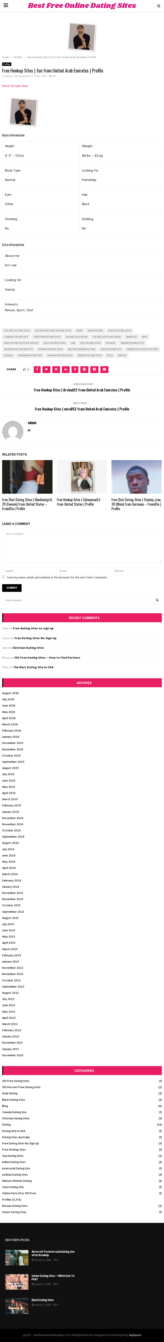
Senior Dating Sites (14, 1212)
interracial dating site (18, 349)
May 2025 (8, 787)
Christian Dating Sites (28, 648)
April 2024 (9, 868)
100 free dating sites (17, 330)
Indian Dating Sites (14, 1162)
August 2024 (10, 843)
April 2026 (9, 718)
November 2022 (12, 974)
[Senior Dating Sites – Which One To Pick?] (16, 1282)
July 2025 (8, 774)
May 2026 (8, 712)
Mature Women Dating (17, 1181)
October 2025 (11, 755)
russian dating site (30, 355)
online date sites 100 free (142, 349)
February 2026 (11, 730)
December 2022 (12, 968)
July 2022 (8, 999)
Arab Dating (10, 1093)
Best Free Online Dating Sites (82, 6)
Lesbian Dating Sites (15, 1174)
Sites (110, 355)
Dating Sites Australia (16, 1137)
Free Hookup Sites (14, 1149)
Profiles (6, 64)
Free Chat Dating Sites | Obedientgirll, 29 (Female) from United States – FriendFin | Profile (27, 504)
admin (9, 76)
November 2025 (12, 749)
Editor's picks (17, 1240)
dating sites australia (107, 337)
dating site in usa (77, 337)
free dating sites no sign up (21, 343)
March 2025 (10, 799)
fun (73, 343)
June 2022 (8, 1005)
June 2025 (8, 780)
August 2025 (10, 768)
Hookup (110, 343)
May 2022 (8, 1011)
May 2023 (8, 936)
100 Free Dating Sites (15, 1081)
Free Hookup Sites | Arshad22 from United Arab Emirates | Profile (82, 390)
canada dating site (16, 337)
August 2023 (10, 918)
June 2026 (8, 705)
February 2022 (11, 1030)
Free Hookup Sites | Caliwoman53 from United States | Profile (78, 502)
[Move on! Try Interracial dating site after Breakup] (16, 1257)
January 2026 (10, 737)
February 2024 (11, 880)
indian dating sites (132, 343)
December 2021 (12, 1042)
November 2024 (12, 824)
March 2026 (10, 724)
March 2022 (10, 1024)
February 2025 (11, 805)
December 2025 (12, 743)
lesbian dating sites (50, 349)
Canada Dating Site (14, 1112)
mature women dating (81, 349)
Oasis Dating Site (13, 1187)
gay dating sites (90, 343)
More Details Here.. (15, 86)
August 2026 (10, 693)
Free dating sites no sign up (33, 628)
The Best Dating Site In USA (33, 667)
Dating (6, 1124)
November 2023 (12, 899)
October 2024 (11, 830)
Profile (8, 355)
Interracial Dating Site (16, 1168)
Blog (5, 1106)
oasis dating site (111, 349)
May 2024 (8, 861)
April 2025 (9, 793)
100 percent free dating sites (53, 330)
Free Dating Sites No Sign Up (36, 638)
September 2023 (13, 911)
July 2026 (8, 699)
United (122, 355)
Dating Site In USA (13, 1131)
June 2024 (9, 855)
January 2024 (10, 886)
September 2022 (13, 986)
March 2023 (10, 949)
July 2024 (8, 849)
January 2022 (10, 1036)
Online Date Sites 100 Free (19, 1193)
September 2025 (13, 762)
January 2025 (10, 812)
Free (144, 337)
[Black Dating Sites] (16, 1306)
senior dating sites (89, 355)
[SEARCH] (157, 600)
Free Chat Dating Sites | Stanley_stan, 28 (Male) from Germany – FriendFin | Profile (136, 504)
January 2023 (10, 961)
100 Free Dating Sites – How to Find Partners (47, 657)
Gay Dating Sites (12, 1156)
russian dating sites (59, 355)
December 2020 (12, 1055)
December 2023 (12, 893)
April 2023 (8, 943)
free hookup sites (55, 343)
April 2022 (9, 1018)
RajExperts (135, 1335)
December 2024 (12, 818)
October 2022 (11, 980)
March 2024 (10, 874)
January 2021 (10, 1049)
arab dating (95, 330)
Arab (79, 330)
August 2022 (10, 993)
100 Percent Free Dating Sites (21, 1087)
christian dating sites (47, 337)
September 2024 (13, 836)
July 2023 (8, 924)
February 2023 (11, 955)
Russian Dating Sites (15, 1206)
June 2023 (8, 930)
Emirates (131, 337)
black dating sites (119, 330)
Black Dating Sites (13, 1100)
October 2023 (11, 905)
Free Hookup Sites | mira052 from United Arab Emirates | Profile (82, 409)
